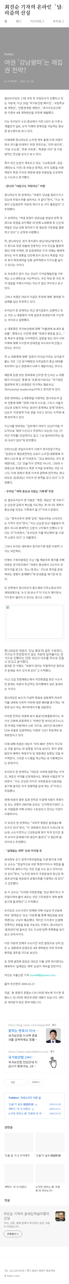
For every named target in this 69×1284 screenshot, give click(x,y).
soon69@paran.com (43, 975)
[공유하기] (18, 1082)
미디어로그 (37, 21)
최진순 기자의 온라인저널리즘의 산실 (32, 7)
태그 (19, 21)
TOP (62, 1272)
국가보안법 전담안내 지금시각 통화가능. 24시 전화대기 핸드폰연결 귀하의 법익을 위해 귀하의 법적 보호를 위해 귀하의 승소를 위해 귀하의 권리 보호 (23, 1064)
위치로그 (58, 21)
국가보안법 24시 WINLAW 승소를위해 (23, 1057)
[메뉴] (62, 7)
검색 (53, 7)
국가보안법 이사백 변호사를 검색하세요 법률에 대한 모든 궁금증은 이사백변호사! (23, 1037)
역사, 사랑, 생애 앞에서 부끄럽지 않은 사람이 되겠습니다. (27, 1224)
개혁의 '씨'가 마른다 (19, 1109)
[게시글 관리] (23, 1082)
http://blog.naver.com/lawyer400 (29, 1025)
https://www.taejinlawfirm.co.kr (28, 1051)
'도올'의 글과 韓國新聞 (20, 1104)
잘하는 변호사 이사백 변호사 (23, 1030)
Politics (14, 1097)
